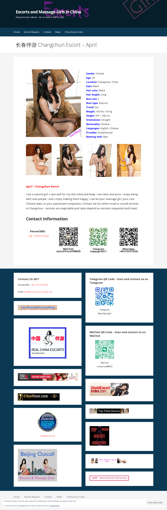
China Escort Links (74, 32)
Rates (58, 32)
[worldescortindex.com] (109, 395)
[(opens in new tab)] (98, 245)
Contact (47, 32)
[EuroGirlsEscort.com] (47, 380)
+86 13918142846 (39, 284)
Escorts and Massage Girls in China (48, 12)
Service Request (31, 32)
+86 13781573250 (38, 236)
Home (17, 32)
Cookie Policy (54, 506)
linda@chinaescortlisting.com (38, 291)
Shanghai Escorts (47, 436)
